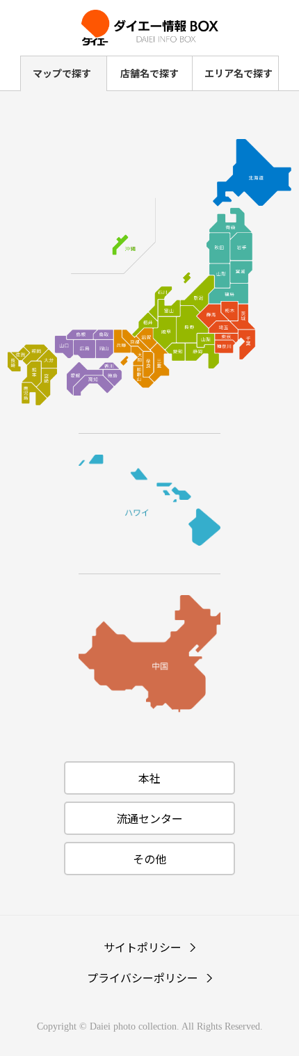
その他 (149, 858)
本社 (149, 778)
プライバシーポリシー (142, 977)
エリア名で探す (238, 73)
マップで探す (62, 73)
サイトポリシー (142, 947)
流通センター (149, 818)
